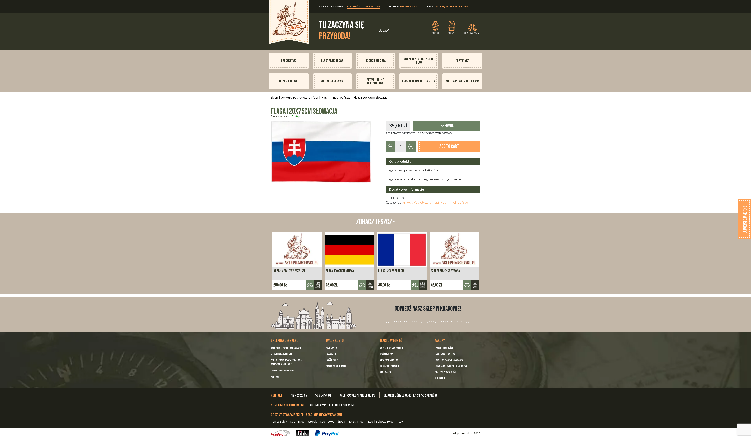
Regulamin (439, 378)
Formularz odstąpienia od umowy (450, 366)
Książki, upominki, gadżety (418, 81)
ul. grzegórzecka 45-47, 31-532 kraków (410, 395)
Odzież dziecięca (375, 61)
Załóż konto (331, 359)
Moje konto (331, 347)
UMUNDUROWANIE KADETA (282, 370)
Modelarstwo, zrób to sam (462, 81)
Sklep (274, 97)
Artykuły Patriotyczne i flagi (299, 97)
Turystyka (462, 61)
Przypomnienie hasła (335, 366)
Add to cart (449, 146)
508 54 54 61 (323, 395)
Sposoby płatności (443, 347)
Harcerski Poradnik (389, 366)
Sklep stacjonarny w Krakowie (286, 347)
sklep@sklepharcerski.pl (452, 6)
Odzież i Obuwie (288, 81)
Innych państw (340, 97)
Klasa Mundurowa (332, 61)
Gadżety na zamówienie (391, 347)
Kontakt (275, 376)
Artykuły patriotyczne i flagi (418, 61)
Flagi (324, 97)
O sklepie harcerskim (281, 353)
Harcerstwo (288, 61)
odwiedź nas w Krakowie (363, 6)
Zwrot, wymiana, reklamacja (448, 359)
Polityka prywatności (445, 372)
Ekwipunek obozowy (390, 359)
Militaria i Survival (332, 81)
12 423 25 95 (299, 395)
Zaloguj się (330, 353)
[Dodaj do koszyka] (317, 285)
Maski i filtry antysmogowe (375, 81)
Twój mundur (386, 353)
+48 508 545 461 (409, 6)
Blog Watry (385, 372)
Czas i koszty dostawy (445, 353)
